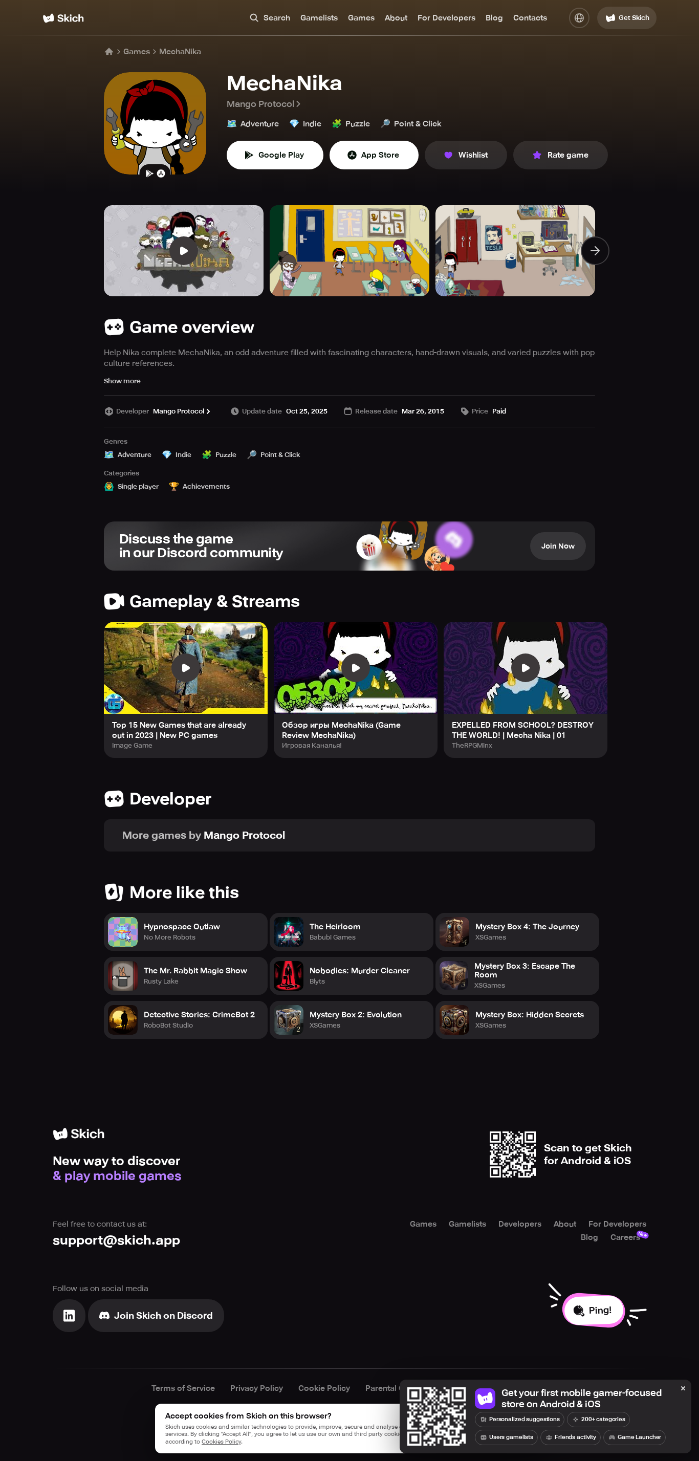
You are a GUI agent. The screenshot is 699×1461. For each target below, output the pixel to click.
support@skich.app (116, 1240)
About (396, 18)
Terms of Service (183, 1388)
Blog (494, 18)
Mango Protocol (260, 104)
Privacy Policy (256, 1388)
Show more (122, 381)
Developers (519, 1224)
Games (361, 18)
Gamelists (319, 18)
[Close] (683, 1389)
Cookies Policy (221, 1441)
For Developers (446, 18)
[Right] (595, 250)
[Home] (63, 18)
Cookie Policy (324, 1388)
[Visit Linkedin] (69, 1315)
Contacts (530, 18)
